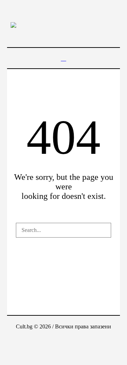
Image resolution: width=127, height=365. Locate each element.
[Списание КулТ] (63, 24)
